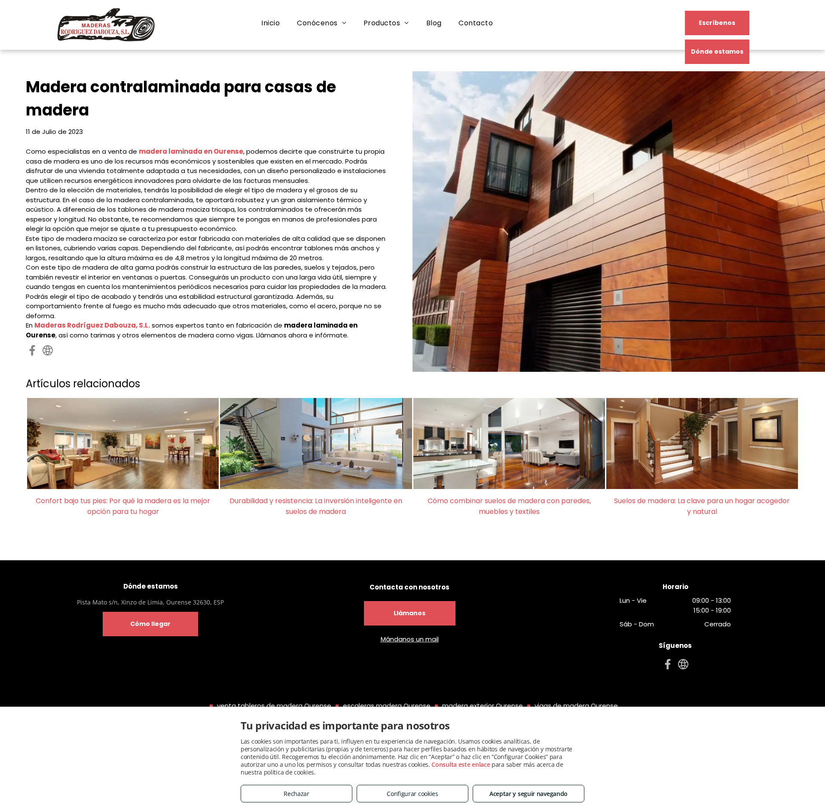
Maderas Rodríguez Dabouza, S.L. (92, 325)
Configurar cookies (412, 794)
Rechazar (296, 794)
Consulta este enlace (460, 764)
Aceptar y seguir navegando (528, 794)
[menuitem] (270, 23)
